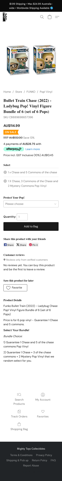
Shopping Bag (19, 429)
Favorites (43, 416)
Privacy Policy (44, 455)
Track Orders (19, 416)
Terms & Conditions (21, 455)
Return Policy (39, 460)
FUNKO (31, 92)
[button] (5, 17)
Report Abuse (31, 465)
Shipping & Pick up (17, 460)
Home (7, 92)
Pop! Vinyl (46, 92)
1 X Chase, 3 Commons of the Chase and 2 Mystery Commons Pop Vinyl (33, 183)
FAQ (53, 460)
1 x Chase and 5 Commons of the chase (32, 172)
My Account (42, 399)
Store (18, 92)
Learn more (32, 149)
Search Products (19, 402)
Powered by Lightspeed (31, 471)
